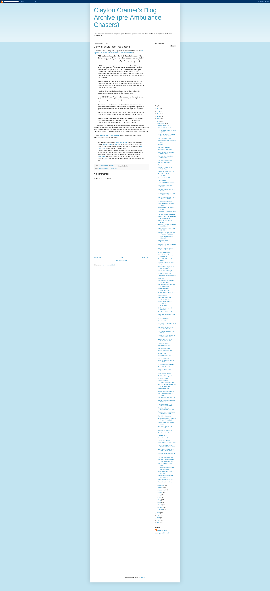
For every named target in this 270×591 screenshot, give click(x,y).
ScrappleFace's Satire (164, 355)
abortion (117, 144)
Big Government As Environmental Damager (166, 381)
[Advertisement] (121, 240)
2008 (158, 118)
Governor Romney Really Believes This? (165, 237)
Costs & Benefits (163, 378)
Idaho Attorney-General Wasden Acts (164, 370)
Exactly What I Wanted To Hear (167, 312)
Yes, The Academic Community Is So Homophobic (167, 385)
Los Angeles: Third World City (166, 397)
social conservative (121, 142)
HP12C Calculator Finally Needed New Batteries (165, 249)
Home (121, 257)
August (160, 492)
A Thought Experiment (164, 252)
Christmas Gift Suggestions (166, 376)
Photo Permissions (163, 358)
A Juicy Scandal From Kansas (166, 292)
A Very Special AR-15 (164, 125)
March (160, 505)
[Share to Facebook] (125, 166)
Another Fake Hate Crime (165, 457)
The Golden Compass (164, 416)
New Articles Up (162, 435)
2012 (158, 108)
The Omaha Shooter (164, 348)
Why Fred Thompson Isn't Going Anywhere (165, 476)
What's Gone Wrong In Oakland (167, 276)
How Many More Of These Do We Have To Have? (166, 135)
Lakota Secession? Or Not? (166, 171)
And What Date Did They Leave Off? (165, 427)
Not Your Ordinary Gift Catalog (167, 214)
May (159, 500)
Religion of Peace (163, 321)
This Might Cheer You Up (165, 479)
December (161, 123)
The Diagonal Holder (164, 147)
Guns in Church (162, 305)
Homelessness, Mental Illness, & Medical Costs (167, 194)
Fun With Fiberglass (164, 162)
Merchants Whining (163, 343)
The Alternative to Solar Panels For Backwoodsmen (167, 198)
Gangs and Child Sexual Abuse (167, 211)
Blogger (142, 577)
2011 (158, 111)
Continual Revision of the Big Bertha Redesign (166, 468)
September (161, 490)
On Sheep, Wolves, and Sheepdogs (165, 308)
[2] (106, 158)
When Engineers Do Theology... (164, 241)
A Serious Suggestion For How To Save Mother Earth (167, 419)
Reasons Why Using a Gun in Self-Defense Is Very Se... (166, 412)
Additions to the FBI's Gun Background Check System (166, 446)
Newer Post (97, 257)
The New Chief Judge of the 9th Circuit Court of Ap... (166, 460)
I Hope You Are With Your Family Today (165, 168)
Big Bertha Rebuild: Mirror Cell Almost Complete (167, 225)
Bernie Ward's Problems (165, 367)
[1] (104, 158)
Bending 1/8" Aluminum (165, 430)
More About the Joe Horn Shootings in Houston (165, 404)
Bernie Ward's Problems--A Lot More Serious (167, 324)
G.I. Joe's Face (162, 353)
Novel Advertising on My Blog (166, 364)
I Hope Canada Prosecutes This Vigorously (166, 281)
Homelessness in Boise (165, 201)
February (161, 507)
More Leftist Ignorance (164, 373)
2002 (158, 522)
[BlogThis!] (121, 166)
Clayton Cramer (162, 530)
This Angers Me (162, 295)
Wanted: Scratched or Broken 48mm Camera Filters (166, 450)
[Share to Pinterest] (127, 166)
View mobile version (121, 260)
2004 (158, 518)
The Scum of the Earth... (165, 433)
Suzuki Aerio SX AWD (164, 178)
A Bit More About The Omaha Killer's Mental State (166, 336)
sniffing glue (101, 156)
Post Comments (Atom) (108, 265)
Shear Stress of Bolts (164, 438)
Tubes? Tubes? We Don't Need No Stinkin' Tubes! (167, 217)
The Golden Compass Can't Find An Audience (166, 328)
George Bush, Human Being (166, 391)
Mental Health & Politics (165, 482)
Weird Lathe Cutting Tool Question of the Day (165, 339)
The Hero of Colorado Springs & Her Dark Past (166, 285)
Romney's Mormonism (164, 273)
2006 (158, 513)
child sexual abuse (103, 168)
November (161, 485)
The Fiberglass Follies (164, 128)
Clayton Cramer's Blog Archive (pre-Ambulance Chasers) (127, 17)
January (160, 509)
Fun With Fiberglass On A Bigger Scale (165, 156)
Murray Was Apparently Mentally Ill (164, 302)
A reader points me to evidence (109, 135)
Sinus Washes (162, 180)
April (159, 502)
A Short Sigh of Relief (164, 440)
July (159, 495)
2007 (158, 121)
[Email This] (119, 166)
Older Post (145, 257)
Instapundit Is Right (163, 389)
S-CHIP (160, 144)
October (160, 487)
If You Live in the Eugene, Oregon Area (165, 255)
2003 (158, 520)
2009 (158, 116)
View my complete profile (162, 533)
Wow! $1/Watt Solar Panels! (166, 183)
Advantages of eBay (164, 346)
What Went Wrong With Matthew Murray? (164, 298)
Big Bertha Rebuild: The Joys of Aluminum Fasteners (166, 233)
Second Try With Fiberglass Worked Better (166, 152)
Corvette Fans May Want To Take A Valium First (166, 267)
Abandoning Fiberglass (165, 149)
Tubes (160, 165)
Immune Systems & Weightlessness (163, 289)
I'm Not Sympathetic (163, 318)
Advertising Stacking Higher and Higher (166, 361)
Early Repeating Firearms (165, 138)
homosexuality (107, 144)
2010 (158, 113)
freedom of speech (113, 168)
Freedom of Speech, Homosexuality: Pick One (166, 408)
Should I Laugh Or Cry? (165, 271)
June (160, 497)
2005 (158, 515)
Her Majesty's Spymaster (165, 160)
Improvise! (161, 278)
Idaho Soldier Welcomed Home (167, 443)
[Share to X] (123, 166)
